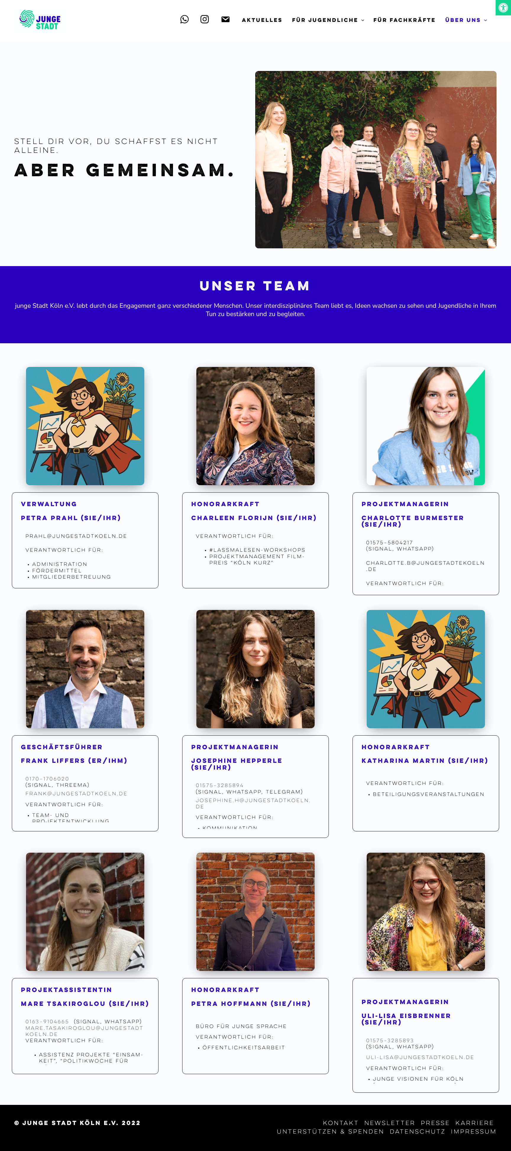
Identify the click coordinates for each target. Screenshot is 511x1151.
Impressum (474, 1132)
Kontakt (341, 1123)
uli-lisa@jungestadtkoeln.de (420, 1058)
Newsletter (389, 1123)
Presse (435, 1123)
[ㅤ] (186, 20)
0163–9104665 (48, 1022)
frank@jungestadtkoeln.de (76, 794)
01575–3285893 (390, 1041)
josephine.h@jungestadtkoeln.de (253, 804)
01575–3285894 (220, 786)
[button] (503, 7)
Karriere (474, 1123)
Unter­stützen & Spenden (330, 1132)
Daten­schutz (418, 1132)
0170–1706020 (47, 779)
